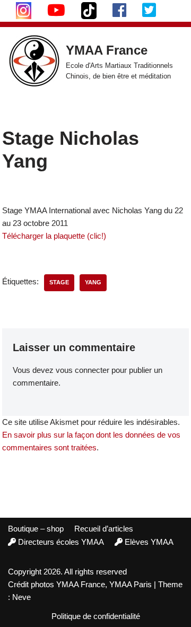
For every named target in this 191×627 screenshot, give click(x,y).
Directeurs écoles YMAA (61, 541)
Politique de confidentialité (95, 616)
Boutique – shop (36, 528)
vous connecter (82, 370)
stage (59, 282)
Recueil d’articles (103, 528)
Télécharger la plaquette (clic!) (54, 235)
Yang (93, 282)
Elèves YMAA (149, 541)
